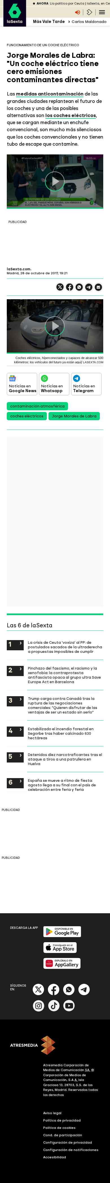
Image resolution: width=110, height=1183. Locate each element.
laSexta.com (18, 269)
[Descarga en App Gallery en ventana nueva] (62, 967)
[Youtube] (69, 1010)
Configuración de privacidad (67, 1142)
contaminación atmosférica (37, 406)
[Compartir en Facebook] (69, 289)
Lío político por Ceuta (67, 3)
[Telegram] (84, 994)
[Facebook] (54, 994)
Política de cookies (59, 1128)
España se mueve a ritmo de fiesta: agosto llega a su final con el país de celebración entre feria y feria (62, 785)
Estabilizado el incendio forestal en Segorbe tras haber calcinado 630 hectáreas (61, 733)
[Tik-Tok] (54, 1010)
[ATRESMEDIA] (55, 1046)
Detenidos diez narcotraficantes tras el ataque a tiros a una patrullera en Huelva (65, 759)
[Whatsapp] (69, 994)
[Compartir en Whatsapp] (79, 289)
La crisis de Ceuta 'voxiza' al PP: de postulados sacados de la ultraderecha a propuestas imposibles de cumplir (65, 647)
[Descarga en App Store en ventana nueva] (60, 952)
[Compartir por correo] (98, 289)
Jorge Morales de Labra (74, 416)
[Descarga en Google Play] (62, 936)
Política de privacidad (62, 1120)
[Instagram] (39, 1010)
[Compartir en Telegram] (89, 289)
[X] (60, 289)
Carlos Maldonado (89, 21)
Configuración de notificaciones (70, 1150)
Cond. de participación (62, 1135)
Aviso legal (52, 1113)
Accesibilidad (54, 1157)
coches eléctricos (26, 416)
